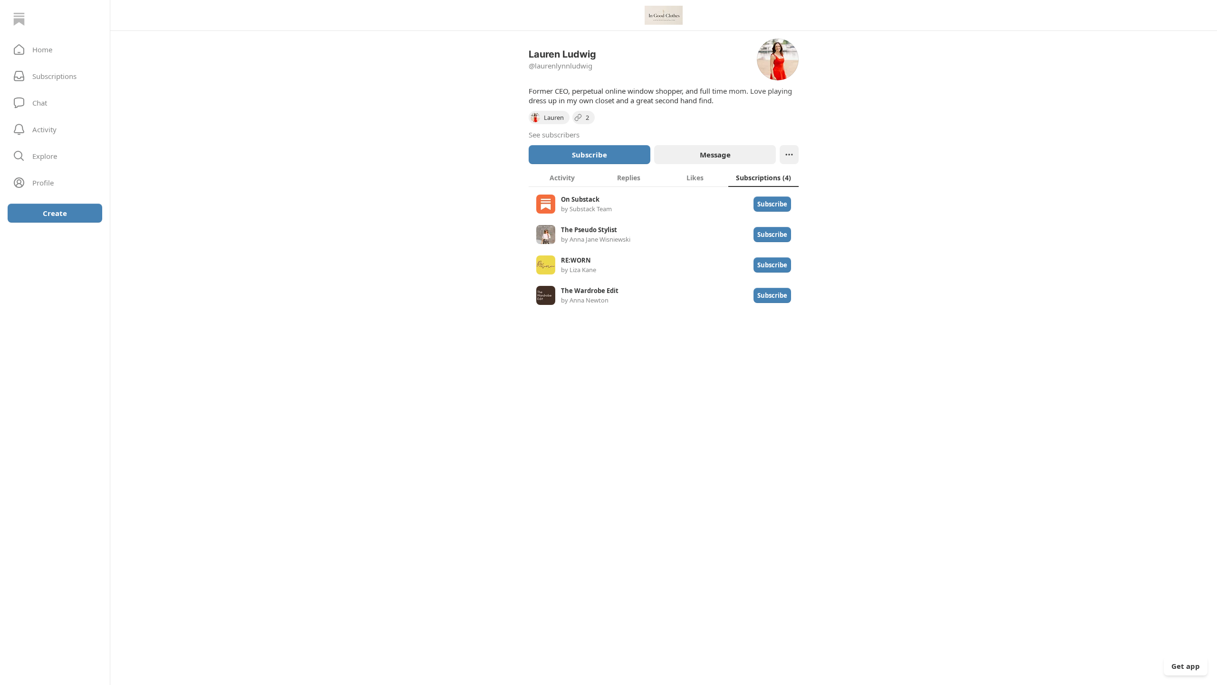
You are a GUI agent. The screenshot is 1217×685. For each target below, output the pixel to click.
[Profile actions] (789, 154)
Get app (1185, 666)
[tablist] (664, 177)
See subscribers (554, 134)
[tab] (562, 177)
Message (715, 154)
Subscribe (589, 154)
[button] (55, 49)
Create (55, 213)
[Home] (19, 19)
